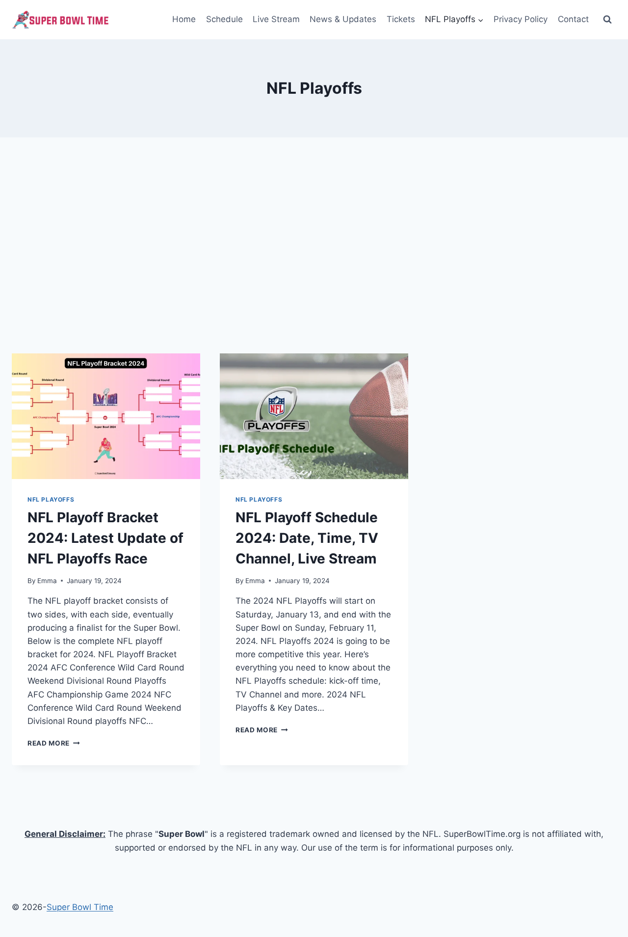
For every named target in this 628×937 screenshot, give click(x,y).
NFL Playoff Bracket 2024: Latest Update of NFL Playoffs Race (105, 538)
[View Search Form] (607, 19)
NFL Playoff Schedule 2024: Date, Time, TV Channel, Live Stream (307, 538)
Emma (47, 581)
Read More (53, 743)
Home (184, 19)
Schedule (224, 19)
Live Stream (276, 19)
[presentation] (106, 416)
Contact (573, 19)
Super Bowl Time (80, 907)
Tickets (401, 19)
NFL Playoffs (50, 499)
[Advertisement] (314, 245)
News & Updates (343, 19)
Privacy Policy (521, 19)
